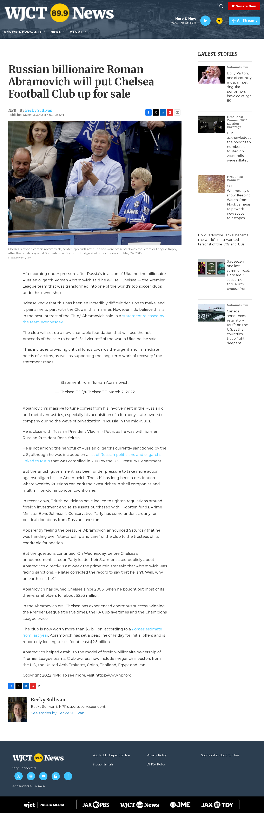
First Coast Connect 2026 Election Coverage (237, 122)
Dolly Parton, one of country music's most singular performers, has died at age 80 (239, 87)
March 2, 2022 (122, 392)
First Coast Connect (235, 178)
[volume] (219, 21)
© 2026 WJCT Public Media (28, 786)
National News (238, 67)
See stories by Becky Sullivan (58, 713)
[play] (205, 20)
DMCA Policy (156, 764)
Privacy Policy (157, 755)
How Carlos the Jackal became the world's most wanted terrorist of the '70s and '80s (223, 239)
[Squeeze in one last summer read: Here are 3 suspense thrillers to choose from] (211, 268)
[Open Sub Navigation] (45, 31)
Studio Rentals (102, 764)
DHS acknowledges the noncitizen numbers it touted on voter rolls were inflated (239, 146)
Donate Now (246, 6)
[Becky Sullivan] (17, 709)
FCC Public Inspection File (111, 755)
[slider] (213, 20)
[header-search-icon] (221, 6)
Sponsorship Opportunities (220, 755)
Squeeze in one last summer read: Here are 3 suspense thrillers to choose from (238, 275)
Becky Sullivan (38, 110)
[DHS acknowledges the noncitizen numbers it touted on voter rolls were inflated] (211, 124)
